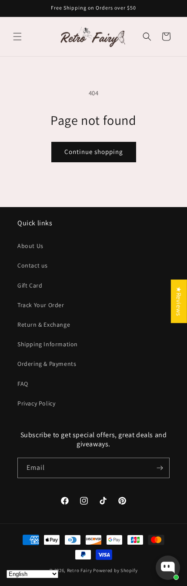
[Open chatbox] (168, 568)
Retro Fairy (79, 570)
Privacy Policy (36, 403)
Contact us (32, 265)
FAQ (22, 384)
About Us (30, 246)
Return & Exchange (43, 324)
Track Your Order (40, 305)
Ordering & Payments (46, 364)
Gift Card (29, 285)
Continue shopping (93, 151)
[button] (17, 36)
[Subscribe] (159, 468)
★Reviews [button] (179, 301)
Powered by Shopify (115, 570)
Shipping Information (47, 344)
